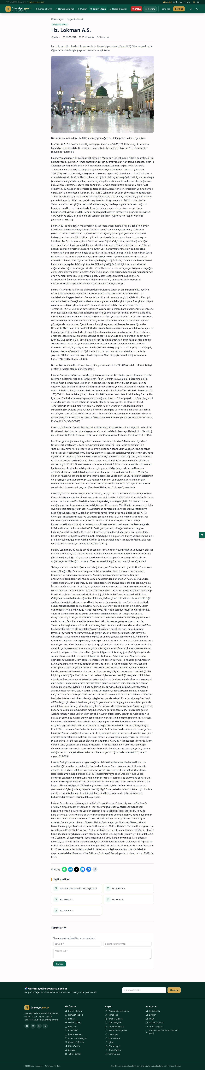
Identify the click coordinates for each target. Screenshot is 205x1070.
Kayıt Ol (179, 9)
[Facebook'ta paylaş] (88, 869)
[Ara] (190, 9)
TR (194, 2)
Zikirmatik (113, 1034)
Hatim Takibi (74, 1046)
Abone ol (174, 990)
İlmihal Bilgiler (115, 1018)
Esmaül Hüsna (75, 1022)
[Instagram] (39, 1026)
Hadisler (72, 1026)
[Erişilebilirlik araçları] (202, 535)
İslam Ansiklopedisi (118, 1030)
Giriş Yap (166, 9)
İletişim (187, 2)
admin (57, 37)
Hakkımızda (177, 2)
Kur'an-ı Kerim (75, 1011)
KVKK (151, 1018)
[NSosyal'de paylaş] (82, 869)
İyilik (111, 1042)
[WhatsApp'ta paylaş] (64, 869)
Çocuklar (72, 1050)
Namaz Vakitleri (75, 1014)
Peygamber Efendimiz (119, 1011)
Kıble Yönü (73, 1030)
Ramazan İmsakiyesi (77, 1038)
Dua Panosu (114, 1038)
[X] (33, 1026)
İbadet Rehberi (75, 1034)
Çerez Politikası (156, 1026)
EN (198, 2)
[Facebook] (26, 1026)
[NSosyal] (45, 1026)
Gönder (59, 964)
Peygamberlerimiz (75, 19)
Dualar (71, 1018)
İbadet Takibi (115, 1050)
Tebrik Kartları (74, 1054)
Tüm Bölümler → (116, 1026)
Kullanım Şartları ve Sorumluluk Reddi (164, 1032)
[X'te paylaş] (76, 869)
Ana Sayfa (58, 19)
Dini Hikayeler (115, 1022)
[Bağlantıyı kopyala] (94, 869)
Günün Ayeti (114, 1046)
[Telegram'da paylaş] (70, 869)
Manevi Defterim (76, 1042)
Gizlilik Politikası (156, 1022)
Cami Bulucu (114, 1054)
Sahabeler (113, 1014)
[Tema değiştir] (197, 9)
